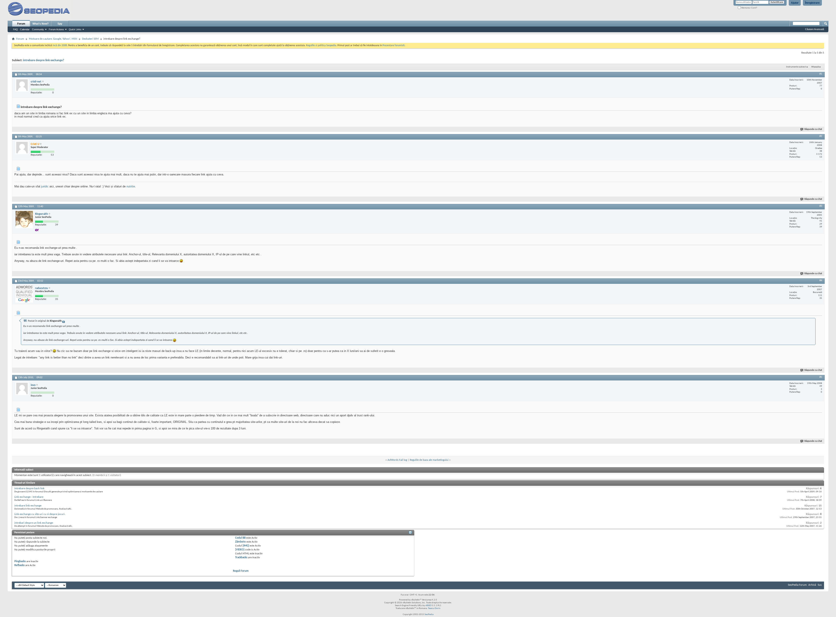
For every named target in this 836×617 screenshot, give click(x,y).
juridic (45, 186)
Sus (820, 584)
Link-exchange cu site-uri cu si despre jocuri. (39, 514)
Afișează (815, 67)
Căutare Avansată (814, 29)
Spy (59, 23)
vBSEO (428, 605)
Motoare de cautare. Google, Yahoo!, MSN (53, 38)
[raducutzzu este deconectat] (24, 294)
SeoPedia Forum (797, 584)
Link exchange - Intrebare (28, 497)
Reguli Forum (241, 571)
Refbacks (19, 565)
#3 (820, 206)
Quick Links (75, 29)
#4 (820, 280)
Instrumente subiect (796, 67)
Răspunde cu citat (813, 129)
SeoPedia (429, 614)
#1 (820, 74)
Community (38, 29)
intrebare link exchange (27, 505)
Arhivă (812, 584)
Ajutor (795, 2)
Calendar (25, 29)
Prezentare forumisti (394, 45)
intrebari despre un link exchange (33, 522)
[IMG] (246, 545)
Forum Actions (56, 29)
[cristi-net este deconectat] (22, 85)
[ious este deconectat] (22, 388)
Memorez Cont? (749, 8)
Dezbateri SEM (90, 38)
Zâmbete (240, 541)
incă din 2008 (60, 45)
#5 (820, 377)
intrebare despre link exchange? (43, 60)
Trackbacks (241, 557)
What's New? (40, 23)
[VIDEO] (239, 549)
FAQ (15, 29)
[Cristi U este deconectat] (22, 147)
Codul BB (240, 537)
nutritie (130, 186)
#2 (820, 136)
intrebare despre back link (29, 488)
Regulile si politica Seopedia (321, 45)
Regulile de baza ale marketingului (429, 460)
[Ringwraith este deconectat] (24, 219)
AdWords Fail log (397, 460)
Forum (21, 23)
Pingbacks (20, 561)
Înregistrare (812, 2)
